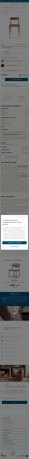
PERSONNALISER (14, 246)
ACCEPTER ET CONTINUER (14, 242)
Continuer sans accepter (22, 216)
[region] (14, 232)
